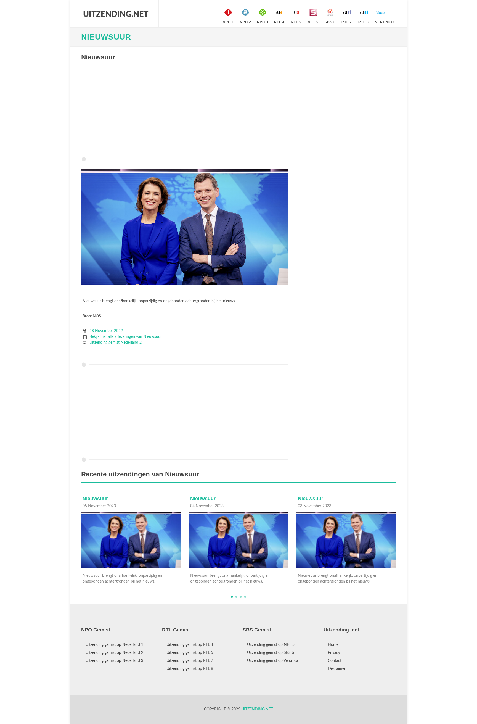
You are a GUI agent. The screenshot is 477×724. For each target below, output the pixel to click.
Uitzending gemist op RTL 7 (189, 661)
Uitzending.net (257, 709)
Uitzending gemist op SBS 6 (270, 653)
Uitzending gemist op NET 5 (271, 645)
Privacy (334, 653)
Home (333, 645)
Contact (334, 661)
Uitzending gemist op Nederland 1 (114, 645)
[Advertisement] (184, 112)
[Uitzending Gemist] (115, 14)
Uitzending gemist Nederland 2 (115, 342)
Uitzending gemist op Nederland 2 (114, 653)
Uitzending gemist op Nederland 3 (114, 661)
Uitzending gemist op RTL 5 (189, 653)
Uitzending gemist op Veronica (272, 661)
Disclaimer (337, 669)
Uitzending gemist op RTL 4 (189, 645)
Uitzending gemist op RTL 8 (189, 669)
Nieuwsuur (106, 37)
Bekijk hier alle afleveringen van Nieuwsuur (125, 337)
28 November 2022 (106, 331)
